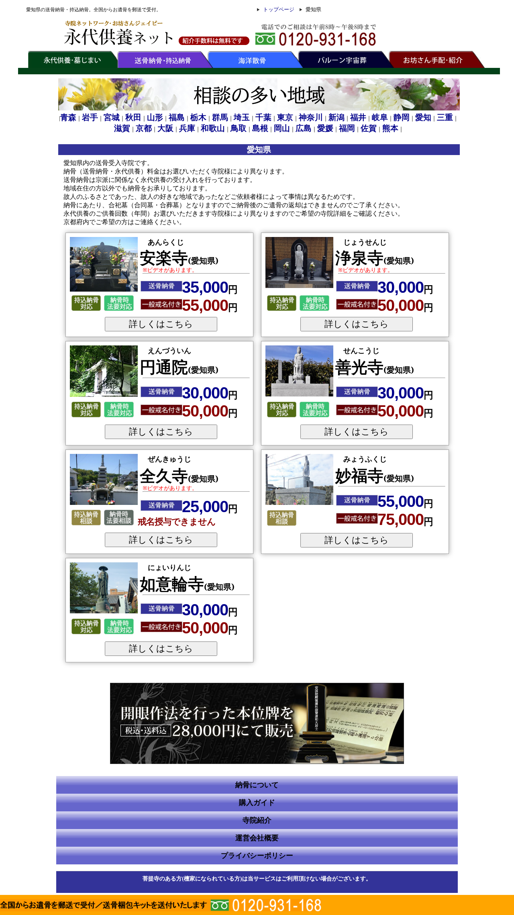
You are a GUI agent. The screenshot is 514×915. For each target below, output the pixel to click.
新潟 (336, 117)
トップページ (278, 9)
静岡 (402, 117)
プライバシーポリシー (257, 856)
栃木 (198, 117)
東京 (285, 117)
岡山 (282, 128)
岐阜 (380, 117)
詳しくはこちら (161, 324)
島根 (260, 128)
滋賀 (122, 128)
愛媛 (325, 128)
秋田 (133, 117)
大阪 (165, 128)
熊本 (390, 128)
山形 (155, 117)
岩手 (90, 117)
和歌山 (213, 128)
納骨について (257, 785)
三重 (445, 117)
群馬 (220, 117)
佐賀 (369, 128)
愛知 (423, 117)
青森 (68, 117)
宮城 (112, 117)
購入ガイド (257, 803)
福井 (358, 117)
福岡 (347, 128)
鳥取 (238, 128)
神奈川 (311, 117)
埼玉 (242, 117)
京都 (144, 128)
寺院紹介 (257, 820)
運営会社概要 (257, 838)
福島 (177, 117)
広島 (304, 128)
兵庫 (187, 128)
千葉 (263, 117)
